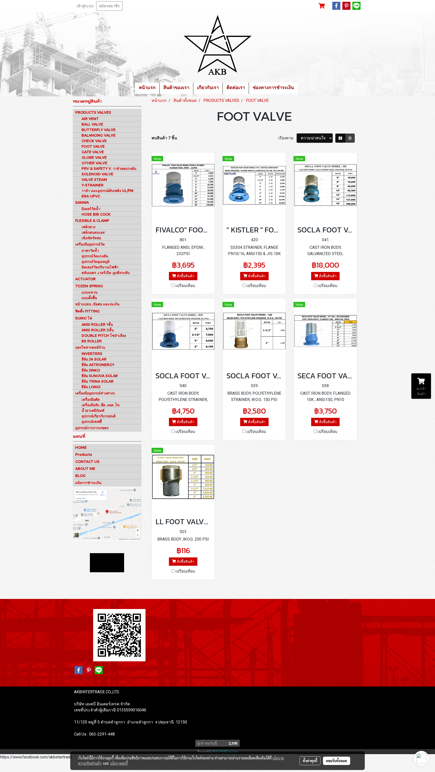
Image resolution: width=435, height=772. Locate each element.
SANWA (82, 202)
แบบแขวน (90, 292)
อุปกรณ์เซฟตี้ (92, 421)
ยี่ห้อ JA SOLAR (94, 359)
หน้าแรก (147, 88)
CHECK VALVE (94, 141)
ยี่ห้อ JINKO (91, 370)
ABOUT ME (85, 468)
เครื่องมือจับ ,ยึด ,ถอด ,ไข (101, 405)
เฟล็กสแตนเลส (93, 232)
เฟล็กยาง (88, 227)
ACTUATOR (85, 279)
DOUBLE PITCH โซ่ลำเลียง (104, 335)
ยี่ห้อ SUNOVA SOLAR (100, 376)
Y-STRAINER (92, 185)
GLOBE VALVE (94, 157)
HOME (81, 447)
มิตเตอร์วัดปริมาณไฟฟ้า (100, 267)
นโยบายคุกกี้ (119, 763)
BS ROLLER (92, 341)
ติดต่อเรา (236, 88)
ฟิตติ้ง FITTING (87, 311)
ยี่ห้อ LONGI (91, 387)
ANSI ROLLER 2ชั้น (98, 330)
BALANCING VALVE (99, 135)
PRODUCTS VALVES (93, 112)
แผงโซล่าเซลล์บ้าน (90, 347)
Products (83, 454)
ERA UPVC (91, 196)
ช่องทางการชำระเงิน (273, 88)
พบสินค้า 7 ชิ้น (164, 138)
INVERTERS (92, 353)
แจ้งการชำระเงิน (88, 482)
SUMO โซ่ (83, 318)
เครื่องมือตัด (91, 399)
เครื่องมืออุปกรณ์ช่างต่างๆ (95, 393)
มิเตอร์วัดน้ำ (91, 209)
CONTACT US (87, 461)
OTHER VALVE (94, 163)
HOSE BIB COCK (96, 214)
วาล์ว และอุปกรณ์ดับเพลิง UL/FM (107, 190)
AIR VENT (90, 118)
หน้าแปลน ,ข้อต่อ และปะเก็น (97, 304)
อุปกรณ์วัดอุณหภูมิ (96, 261)
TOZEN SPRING (89, 286)
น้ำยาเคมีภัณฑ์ (93, 410)
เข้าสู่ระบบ (85, 6)
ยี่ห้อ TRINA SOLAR (98, 381)
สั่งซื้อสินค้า (185, 276)
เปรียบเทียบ (185, 285)
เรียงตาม (287, 138)
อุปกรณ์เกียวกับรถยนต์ (99, 416)
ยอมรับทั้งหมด (336, 760)
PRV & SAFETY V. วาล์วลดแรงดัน (109, 168)
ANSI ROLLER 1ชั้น (97, 324)
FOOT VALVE (93, 146)
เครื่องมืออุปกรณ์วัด (90, 244)
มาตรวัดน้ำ (90, 250)
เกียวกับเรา (208, 88)
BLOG (80, 475)
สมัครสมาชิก (109, 6)
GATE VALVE (93, 152)
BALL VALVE (92, 124)
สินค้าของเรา (176, 88)
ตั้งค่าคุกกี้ (310, 760)
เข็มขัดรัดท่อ (91, 238)
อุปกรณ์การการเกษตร (92, 428)
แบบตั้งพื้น (89, 298)
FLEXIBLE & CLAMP (92, 220)
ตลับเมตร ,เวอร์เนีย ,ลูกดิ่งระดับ (106, 272)
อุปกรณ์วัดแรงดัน (95, 256)
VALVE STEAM (94, 179)
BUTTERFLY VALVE (99, 130)
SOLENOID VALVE (97, 174)
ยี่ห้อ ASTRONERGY (98, 364)
